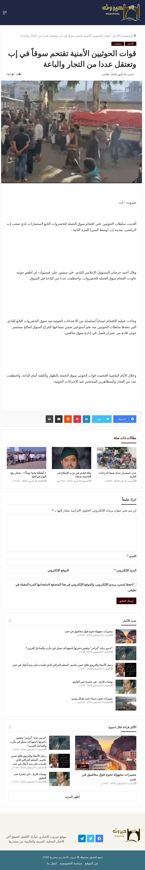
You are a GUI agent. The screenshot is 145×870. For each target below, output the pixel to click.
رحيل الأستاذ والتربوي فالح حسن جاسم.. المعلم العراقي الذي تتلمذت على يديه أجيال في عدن (62, 664)
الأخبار (116, 36)
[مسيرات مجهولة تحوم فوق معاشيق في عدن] (126, 636)
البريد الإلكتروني (125, 570)
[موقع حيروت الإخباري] (121, 12)
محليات (117, 43)
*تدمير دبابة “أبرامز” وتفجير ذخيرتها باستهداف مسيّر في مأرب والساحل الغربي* (69, 648)
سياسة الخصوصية (71, 863)
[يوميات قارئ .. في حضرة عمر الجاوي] (126, 687)
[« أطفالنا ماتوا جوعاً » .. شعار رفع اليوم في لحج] (26, 458)
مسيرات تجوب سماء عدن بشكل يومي (92, 698)
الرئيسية (127, 36)
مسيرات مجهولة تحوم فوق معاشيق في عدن (89, 631)
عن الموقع (91, 863)
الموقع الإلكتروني (58, 570)
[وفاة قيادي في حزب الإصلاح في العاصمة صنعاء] (71, 458)
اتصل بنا (52, 863)
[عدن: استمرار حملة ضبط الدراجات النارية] (116, 458)
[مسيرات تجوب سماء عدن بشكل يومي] (126, 703)
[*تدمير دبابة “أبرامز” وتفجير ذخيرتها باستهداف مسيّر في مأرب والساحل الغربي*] (126, 653)
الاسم (131, 556)
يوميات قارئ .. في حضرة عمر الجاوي (92, 681)
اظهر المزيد (72, 796)
